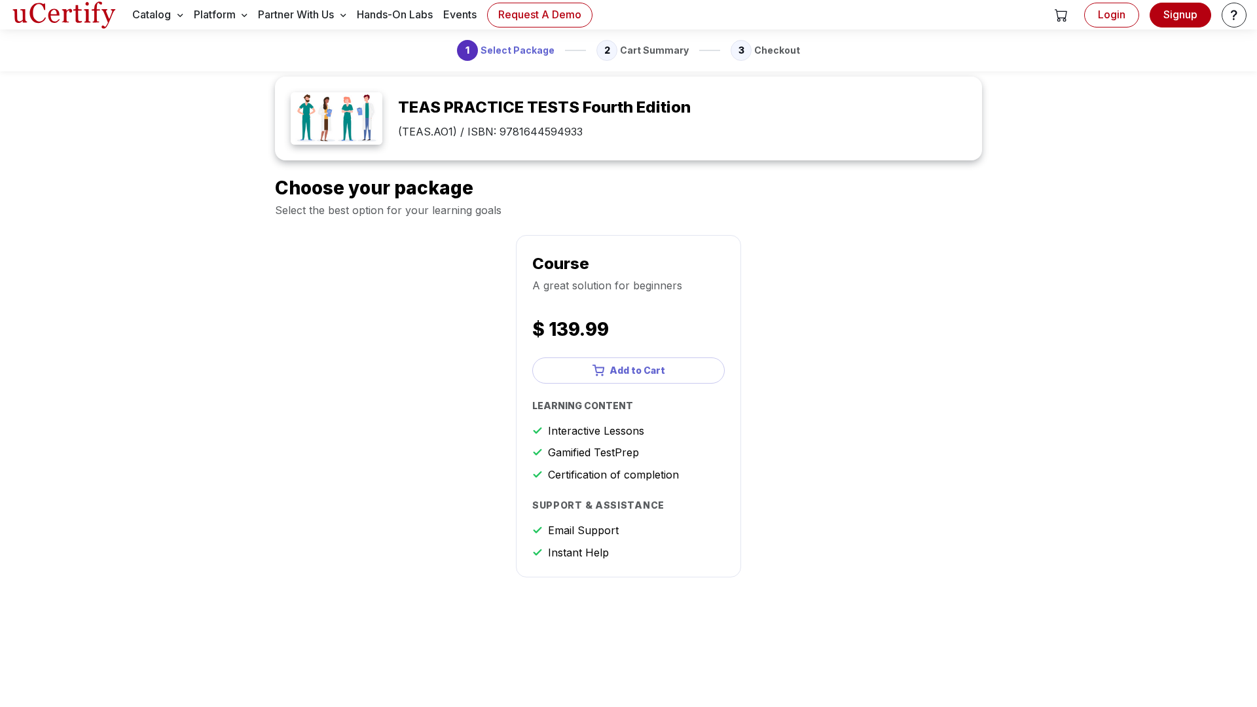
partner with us (296, 14)
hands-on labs (395, 14)
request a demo (539, 14)
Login (1111, 14)
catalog (151, 14)
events (460, 14)
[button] (1061, 15)
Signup (1180, 14)
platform (215, 14)
